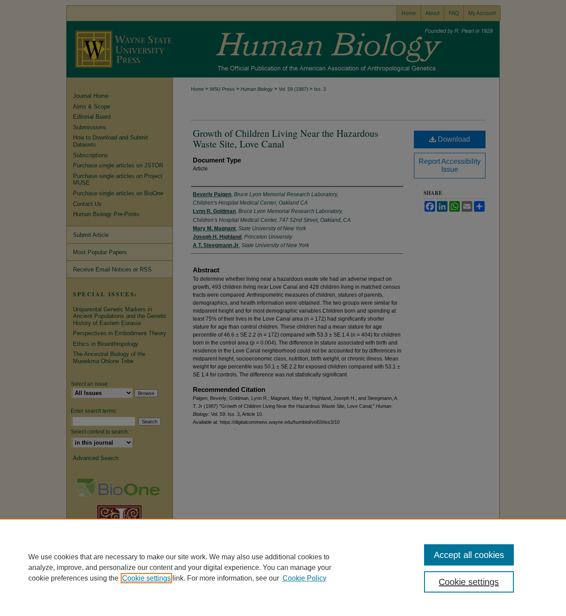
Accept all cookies (469, 555)
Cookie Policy (304, 578)
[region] (283, 567)
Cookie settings (146, 578)
